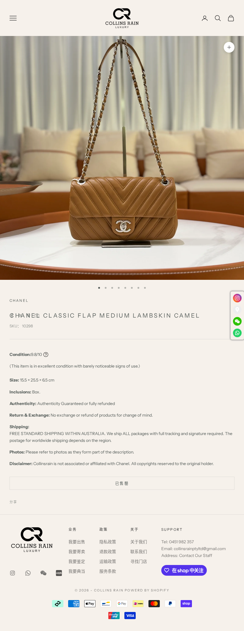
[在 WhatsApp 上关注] (28, 573)
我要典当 (76, 571)
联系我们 (138, 551)
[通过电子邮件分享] (37, 315)
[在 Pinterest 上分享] (28, 315)
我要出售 (76, 541)
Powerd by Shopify (147, 590)
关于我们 (138, 541)
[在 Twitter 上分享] (20, 315)
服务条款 (107, 571)
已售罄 (122, 483)
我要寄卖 (76, 551)
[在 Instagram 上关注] (12, 573)
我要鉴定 (76, 561)
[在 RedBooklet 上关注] (59, 573)
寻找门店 (138, 561)
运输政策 (107, 561)
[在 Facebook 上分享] (12, 315)
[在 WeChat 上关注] (43, 573)
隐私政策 (107, 541)
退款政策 (107, 551)
